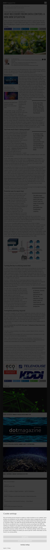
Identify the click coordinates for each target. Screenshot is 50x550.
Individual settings (25, 544)
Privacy (9, 548)
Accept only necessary (25, 541)
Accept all (25, 537)
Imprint (4, 548)
